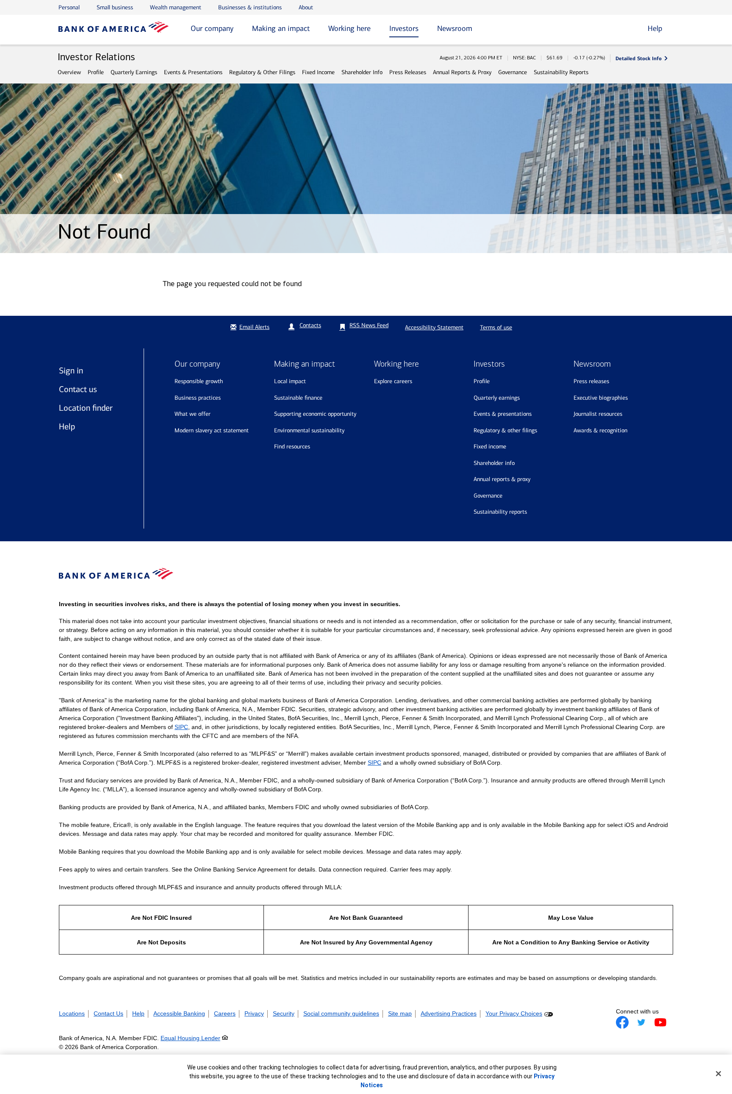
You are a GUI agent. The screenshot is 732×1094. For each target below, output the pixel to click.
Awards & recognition (600, 430)
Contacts (310, 325)
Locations (72, 1013)
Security (283, 1013)
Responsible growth (199, 381)
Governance (512, 72)
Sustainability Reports (561, 72)
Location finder (86, 408)
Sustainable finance (298, 397)
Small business (115, 7)
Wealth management (175, 7)
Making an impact (281, 28)
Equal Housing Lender (190, 1038)
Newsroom (454, 28)
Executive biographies (601, 397)
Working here (349, 28)
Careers (225, 1013)
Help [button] (655, 28)
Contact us (78, 389)
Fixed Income (318, 72)
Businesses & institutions (250, 7)
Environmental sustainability (309, 430)
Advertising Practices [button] (449, 1013)
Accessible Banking (179, 1013)
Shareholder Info (362, 72)
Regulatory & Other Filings (262, 72)
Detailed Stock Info (639, 58)
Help (67, 426)
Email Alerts (254, 327)
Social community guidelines (341, 1013)
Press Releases (407, 72)
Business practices (198, 397)
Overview (69, 72)
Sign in (71, 370)
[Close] (718, 1073)
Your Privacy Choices (513, 1013)
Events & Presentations (193, 72)
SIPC (181, 727)
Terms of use (496, 327)
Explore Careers (393, 381)
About (306, 7)
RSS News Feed (368, 325)
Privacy (254, 1013)
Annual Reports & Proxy (462, 72)
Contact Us (108, 1013)
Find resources (292, 446)
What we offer (193, 414)
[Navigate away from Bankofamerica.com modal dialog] (622, 1022)
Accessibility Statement (434, 327)
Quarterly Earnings (134, 72)
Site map (400, 1013)
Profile (96, 72)
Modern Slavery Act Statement (212, 430)
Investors (404, 28)
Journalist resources (598, 414)
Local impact (290, 381)
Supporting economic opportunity (315, 414)
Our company (212, 28)
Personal (69, 7)
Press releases (591, 381)
